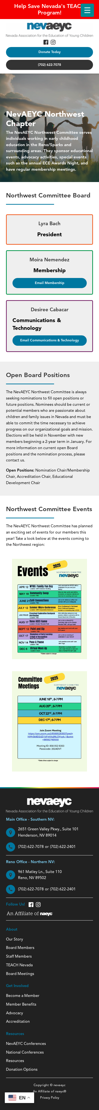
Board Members (20, 947)
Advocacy (14, 1013)
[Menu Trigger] (87, 10)
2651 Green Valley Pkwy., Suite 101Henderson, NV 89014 (48, 832)
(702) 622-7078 (49, 65)
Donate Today (49, 52)
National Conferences (25, 1052)
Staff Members (19, 956)
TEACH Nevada (19, 965)
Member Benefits (21, 1004)
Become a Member (22, 995)
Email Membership (49, 283)
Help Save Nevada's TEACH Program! (49, 9)
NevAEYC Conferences (26, 1043)
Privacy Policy (49, 1098)
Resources (15, 1060)
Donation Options (21, 1069)
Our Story (14, 939)
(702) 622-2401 (63, 846)
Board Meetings (20, 973)
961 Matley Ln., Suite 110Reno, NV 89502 (40, 874)
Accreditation (18, 1021)
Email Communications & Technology (49, 340)
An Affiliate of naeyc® (49, 1091)
